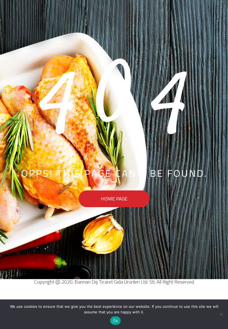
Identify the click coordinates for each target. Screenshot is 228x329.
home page (114, 198)
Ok (115, 320)
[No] (221, 314)
